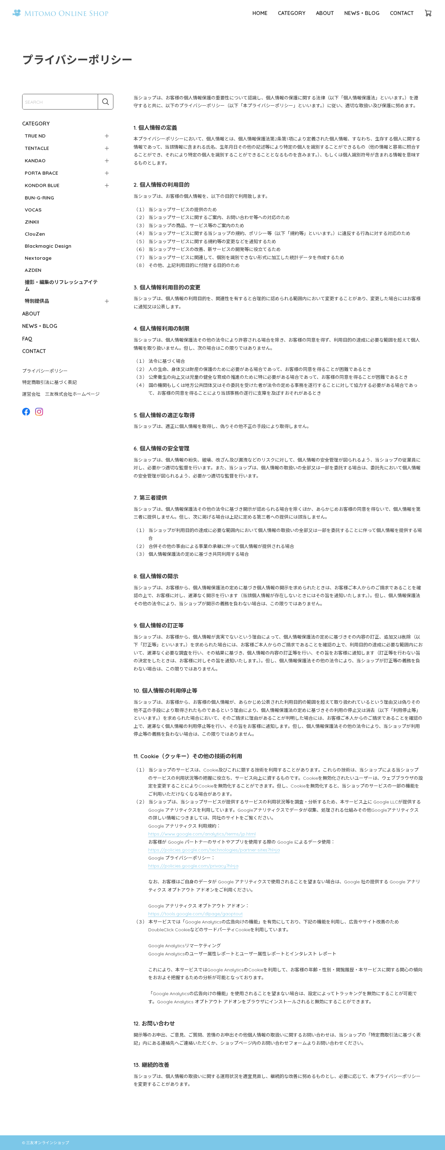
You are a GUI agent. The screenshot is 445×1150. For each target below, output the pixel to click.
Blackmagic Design (48, 246)
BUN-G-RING (39, 198)
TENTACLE (37, 148)
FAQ (27, 338)
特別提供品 (37, 301)
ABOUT (325, 13)
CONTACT (402, 13)
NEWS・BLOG (362, 13)
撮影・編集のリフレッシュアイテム (61, 285)
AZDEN (33, 270)
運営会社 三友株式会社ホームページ (61, 394)
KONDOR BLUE (42, 185)
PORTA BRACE (41, 173)
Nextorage (38, 258)
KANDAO (35, 160)
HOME (259, 13)
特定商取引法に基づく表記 (49, 382)
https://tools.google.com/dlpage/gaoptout (195, 914)
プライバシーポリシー (45, 371)
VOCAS (33, 210)
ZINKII (32, 222)
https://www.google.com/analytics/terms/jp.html (202, 834)
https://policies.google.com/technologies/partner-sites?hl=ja (214, 850)
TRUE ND (35, 136)
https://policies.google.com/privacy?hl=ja (193, 866)
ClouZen (35, 234)
